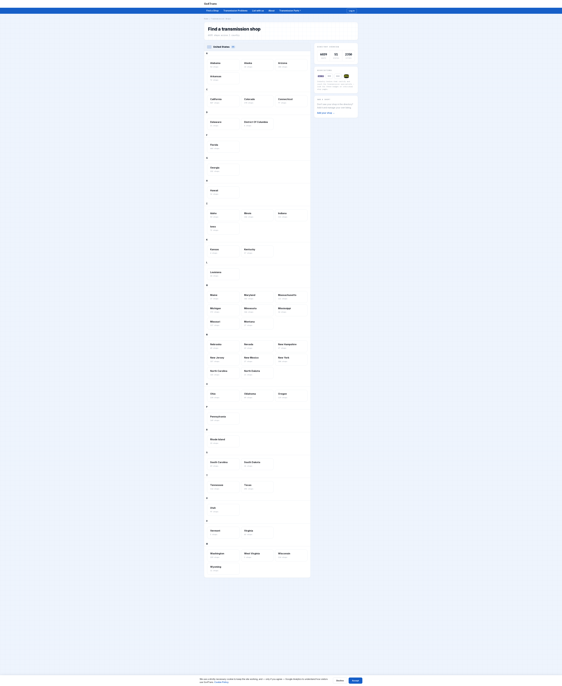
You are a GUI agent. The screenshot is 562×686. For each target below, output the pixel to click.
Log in (352, 11)
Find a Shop (212, 10)
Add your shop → (326, 113)
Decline (340, 680)
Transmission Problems (235, 10)
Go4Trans (210, 3)
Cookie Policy (221, 682)
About (272, 10)
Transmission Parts (289, 10)
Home (206, 19)
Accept (355, 680)
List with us (258, 10)
